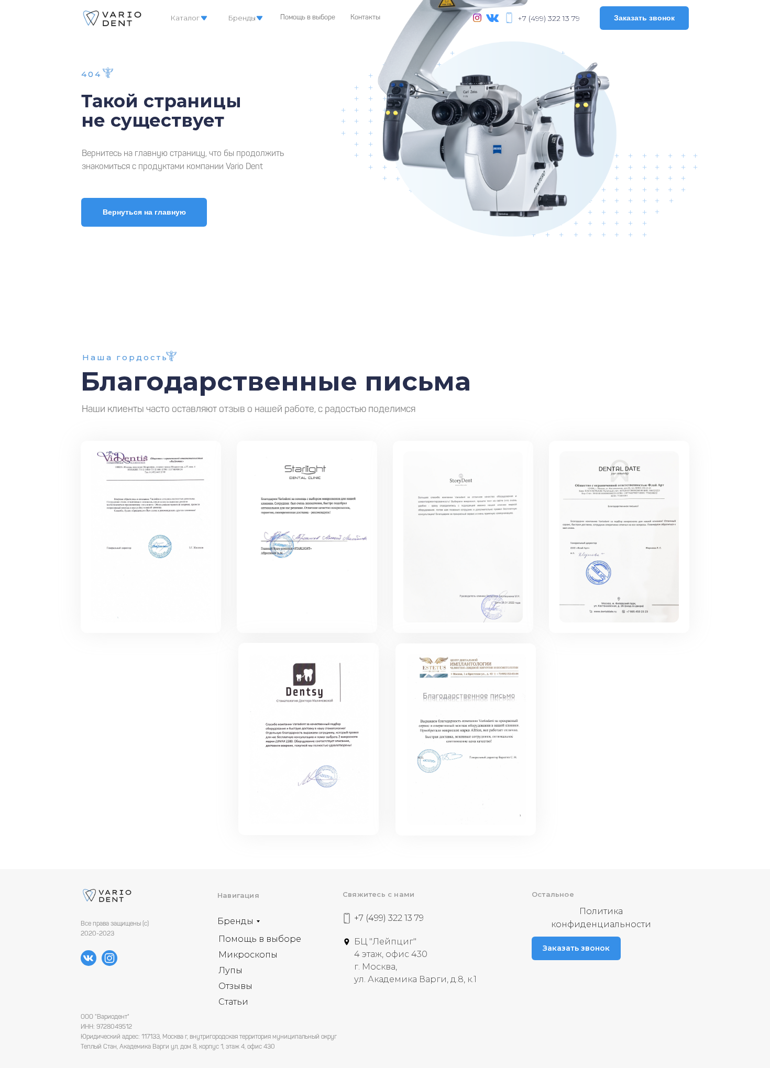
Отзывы (235, 986)
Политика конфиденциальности (601, 917)
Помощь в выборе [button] (259, 939)
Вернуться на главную (144, 212)
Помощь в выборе (307, 17)
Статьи (233, 1002)
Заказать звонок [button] (644, 18)
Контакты (365, 17)
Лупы (230, 970)
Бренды (242, 18)
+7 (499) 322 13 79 (549, 18)
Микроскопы (248, 955)
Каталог (185, 18)
